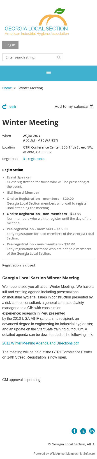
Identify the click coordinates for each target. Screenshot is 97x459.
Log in (10, 44)
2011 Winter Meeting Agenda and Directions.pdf (40, 343)
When (6, 136)
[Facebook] (74, 431)
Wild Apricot (57, 453)
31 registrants (33, 158)
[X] (83, 431)
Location (8, 147)
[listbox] (75, 106)
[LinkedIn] (92, 431)
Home (7, 87)
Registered (10, 158)
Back (12, 106)
